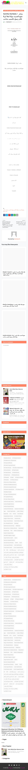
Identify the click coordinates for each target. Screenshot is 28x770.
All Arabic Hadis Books (18, 467)
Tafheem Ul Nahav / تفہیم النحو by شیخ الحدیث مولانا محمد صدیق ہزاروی (17, 399)
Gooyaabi (22, 767)
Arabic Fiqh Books (11, 511)
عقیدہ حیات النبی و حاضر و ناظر (10, 554)
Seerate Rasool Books (8, 542)
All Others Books (14, 479)
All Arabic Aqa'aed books (9, 465)
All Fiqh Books (15, 470)
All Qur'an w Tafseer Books (10, 482)
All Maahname (7, 475)
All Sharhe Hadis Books (9, 489)
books (14, 513)
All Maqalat (6, 477)
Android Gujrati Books (9, 506)
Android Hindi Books (8, 508)
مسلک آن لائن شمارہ (8, 564)
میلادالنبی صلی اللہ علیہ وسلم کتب (11, 567)
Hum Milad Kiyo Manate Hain (16, 389)
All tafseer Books (7, 492)
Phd (11, 530)
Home (3, 742)
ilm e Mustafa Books (8, 523)
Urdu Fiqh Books (18, 545)
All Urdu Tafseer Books (9, 499)
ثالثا (7, 550)
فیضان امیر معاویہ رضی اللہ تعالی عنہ (11, 557)
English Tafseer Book (8, 518)
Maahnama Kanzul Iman (9, 525)
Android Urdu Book (19, 508)
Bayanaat (6, 513)
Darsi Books (20, 513)
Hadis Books (17, 518)
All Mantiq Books (15, 475)
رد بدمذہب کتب (21, 550)
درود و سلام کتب (13, 550)
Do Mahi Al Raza (17, 516)
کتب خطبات (11, 562)
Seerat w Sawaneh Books (9, 540)
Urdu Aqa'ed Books (8, 545)
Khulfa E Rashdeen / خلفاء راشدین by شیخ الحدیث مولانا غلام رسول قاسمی (13, 305)
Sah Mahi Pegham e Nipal (9, 535)
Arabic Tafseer (20, 511)
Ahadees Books (7, 458)
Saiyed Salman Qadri (8, 538)
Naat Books (6, 530)
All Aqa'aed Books (8, 463)
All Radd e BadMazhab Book (10, 484)
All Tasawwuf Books (8, 496)
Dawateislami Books (8, 516)
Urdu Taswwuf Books (18, 547)
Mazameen (21, 528)
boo (10, 513)
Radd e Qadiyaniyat (18, 530)
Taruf (20, 542)
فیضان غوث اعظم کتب (18, 559)
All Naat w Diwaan (19, 477)
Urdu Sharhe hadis (8, 547)
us (4, 550)
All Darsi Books (7, 470)
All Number (6, 479)
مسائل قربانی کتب (19, 562)
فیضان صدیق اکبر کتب (8, 559)
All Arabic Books (7, 467)
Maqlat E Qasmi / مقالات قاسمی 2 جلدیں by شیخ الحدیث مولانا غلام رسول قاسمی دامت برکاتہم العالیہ (14, 273)
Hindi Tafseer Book (18, 521)
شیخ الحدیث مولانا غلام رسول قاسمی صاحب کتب (13, 210)
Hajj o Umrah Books (8, 521)
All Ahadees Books (16, 458)
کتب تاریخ (5, 211)
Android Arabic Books (9, 501)
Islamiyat (16, 523)
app (5, 511)
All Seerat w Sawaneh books (10, 487)
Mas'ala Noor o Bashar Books (10, 528)
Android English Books (9, 504)
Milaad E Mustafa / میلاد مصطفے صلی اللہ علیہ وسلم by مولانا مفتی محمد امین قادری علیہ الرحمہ (17, 411)
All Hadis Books (7, 472)
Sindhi (16, 542)
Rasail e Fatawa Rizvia (8, 533)
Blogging (10, 767)
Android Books (18, 501)
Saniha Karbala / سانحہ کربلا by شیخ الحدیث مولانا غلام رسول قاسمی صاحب (14, 336)
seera (16, 538)
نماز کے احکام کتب (7, 569)
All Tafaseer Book (19, 489)
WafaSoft (9, 22)
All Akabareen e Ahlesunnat (10, 460)
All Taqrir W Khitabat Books (10, 494)
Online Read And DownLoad (14, 86)
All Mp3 (12, 477)
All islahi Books (15, 472)
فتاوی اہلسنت (21, 554)
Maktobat (18, 525)
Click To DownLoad (14, 107)
